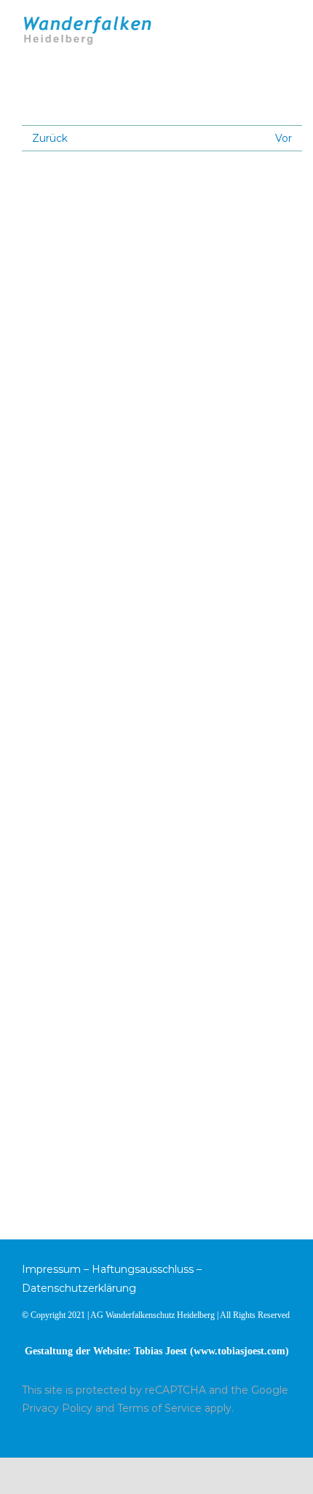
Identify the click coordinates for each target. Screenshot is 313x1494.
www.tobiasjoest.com (239, 1351)
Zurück (50, 138)
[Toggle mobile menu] (285, 23)
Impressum (51, 1269)
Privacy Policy (57, 1408)
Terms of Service (159, 1408)
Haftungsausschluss (143, 1269)
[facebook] (286, 1433)
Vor (283, 138)
